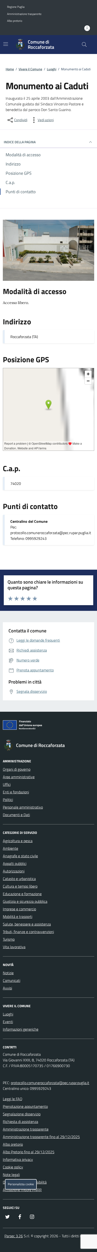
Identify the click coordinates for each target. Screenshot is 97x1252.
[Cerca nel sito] (84, 44)
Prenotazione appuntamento (25, 1106)
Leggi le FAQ (12, 1099)
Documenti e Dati (16, 815)
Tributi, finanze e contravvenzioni (28, 932)
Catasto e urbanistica (19, 878)
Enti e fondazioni (16, 792)
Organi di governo (16, 769)
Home (10, 69)
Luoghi (51, 69)
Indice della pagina (20, 141)
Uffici (7, 784)
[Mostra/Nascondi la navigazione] (5, 44)
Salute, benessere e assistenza (27, 924)
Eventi (8, 1021)
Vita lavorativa (14, 947)
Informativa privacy (18, 1159)
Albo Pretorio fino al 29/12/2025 (28, 1152)
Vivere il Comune (30, 69)
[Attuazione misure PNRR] (48, 726)
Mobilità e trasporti (17, 916)
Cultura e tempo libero (20, 886)
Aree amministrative (19, 777)
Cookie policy (13, 1167)
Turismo (9, 939)
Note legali (11, 1174)
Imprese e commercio (19, 909)
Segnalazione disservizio (21, 1114)
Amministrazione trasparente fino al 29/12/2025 (41, 1137)
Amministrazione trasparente (24, 14)
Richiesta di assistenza (20, 1121)
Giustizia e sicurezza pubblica (25, 901)
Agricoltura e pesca (17, 841)
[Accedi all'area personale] (87, 28)
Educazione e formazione (22, 894)
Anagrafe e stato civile (20, 856)
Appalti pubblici (14, 863)
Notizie (8, 973)
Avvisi (7, 988)
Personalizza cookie (21, 1184)
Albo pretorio (14, 21)
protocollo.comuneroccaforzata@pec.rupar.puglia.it (50, 1083)
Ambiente (10, 848)
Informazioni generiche (20, 1029)
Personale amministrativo (23, 807)
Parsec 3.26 (13, 1236)
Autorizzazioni (13, 871)
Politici (8, 799)
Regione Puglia (15, 7)
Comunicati (11, 980)
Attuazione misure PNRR (22, 1190)
